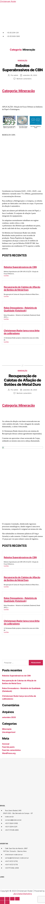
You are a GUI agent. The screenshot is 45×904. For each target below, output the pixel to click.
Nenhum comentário (24, 79)
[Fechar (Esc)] (2, 898)
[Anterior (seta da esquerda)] (2, 902)
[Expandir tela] (12, 898)
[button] (22, 27)
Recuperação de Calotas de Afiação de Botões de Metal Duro (22, 288)
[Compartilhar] (7, 898)
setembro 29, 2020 (30, 75)
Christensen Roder (8, 1)
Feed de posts (8, 747)
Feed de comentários (11, 750)
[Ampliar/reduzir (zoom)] (17, 898)
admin (16, 75)
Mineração (22, 60)
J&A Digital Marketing (22, 894)
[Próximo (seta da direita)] (7, 902)
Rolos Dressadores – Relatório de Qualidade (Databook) (20, 309)
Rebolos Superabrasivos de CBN (22, 67)
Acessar (5, 744)
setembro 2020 (9, 717)
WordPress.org (8, 753)
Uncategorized (8, 732)
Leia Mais (6, 275)
